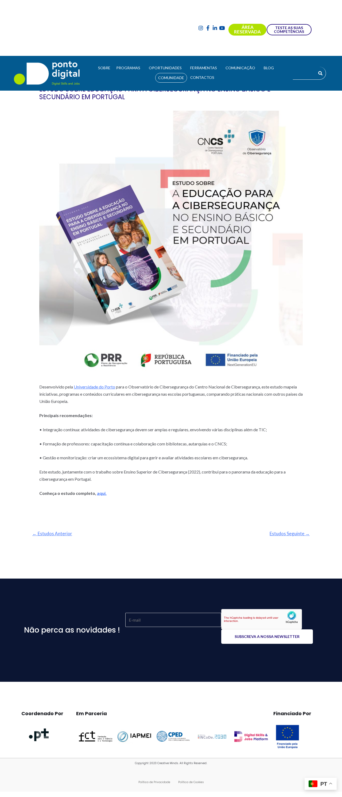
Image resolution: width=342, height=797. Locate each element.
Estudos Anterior (52, 533)
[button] (130, 67)
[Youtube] (222, 28)
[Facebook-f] (207, 28)
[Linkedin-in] (215, 28)
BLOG (269, 68)
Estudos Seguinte (290, 533)
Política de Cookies (191, 782)
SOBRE (104, 68)
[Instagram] (200, 28)
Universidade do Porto (94, 386)
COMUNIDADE (171, 77)
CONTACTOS (202, 77)
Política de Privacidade (154, 782)
